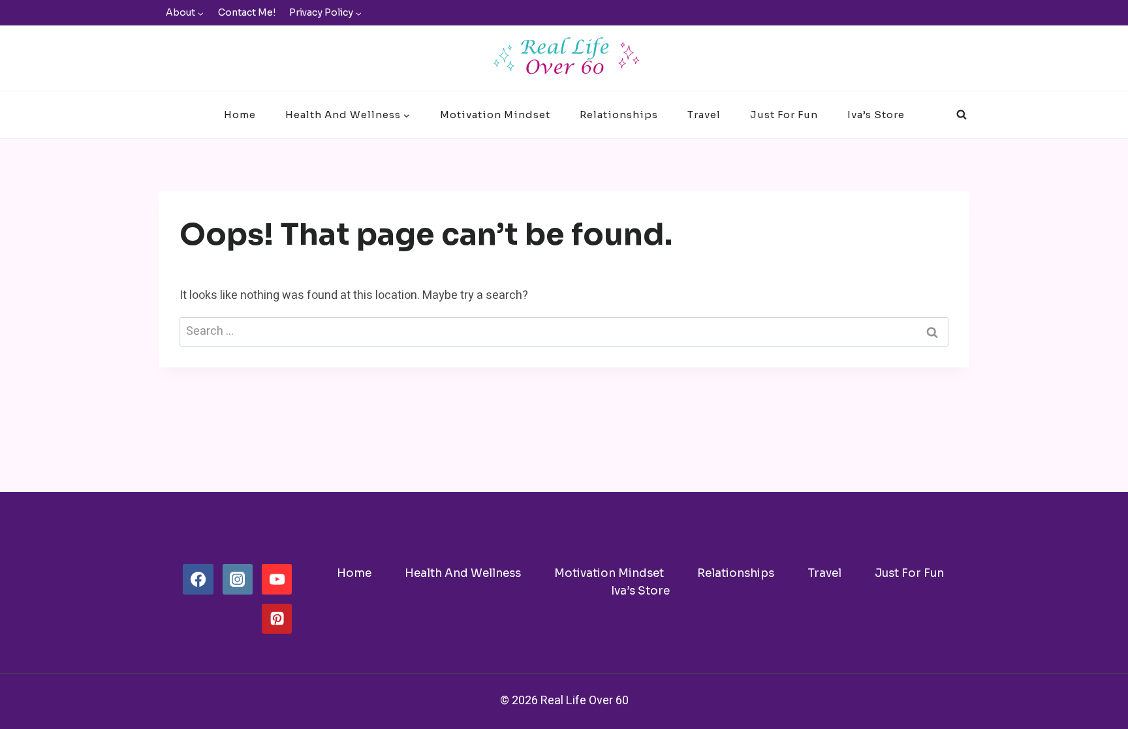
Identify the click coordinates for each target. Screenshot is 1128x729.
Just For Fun (784, 114)
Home (240, 114)
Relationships (619, 114)
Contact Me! (246, 12)
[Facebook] (198, 579)
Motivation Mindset (495, 114)
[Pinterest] (277, 619)
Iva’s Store (876, 114)
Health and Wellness (463, 573)
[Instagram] (238, 579)
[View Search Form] (961, 114)
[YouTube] (277, 579)
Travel (704, 114)
